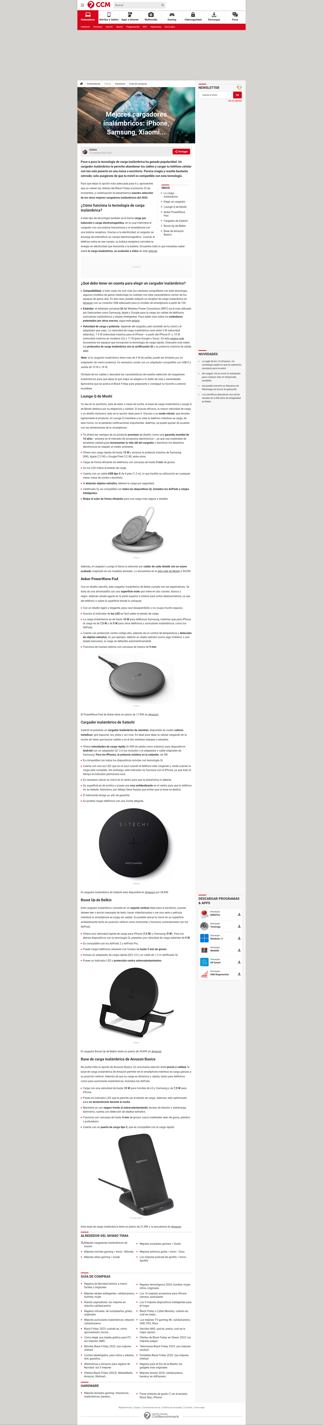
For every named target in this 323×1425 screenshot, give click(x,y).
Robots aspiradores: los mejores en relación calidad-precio (105, 1304)
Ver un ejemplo (235, 100)
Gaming (172, 19)
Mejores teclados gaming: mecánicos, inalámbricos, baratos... (106, 1394)
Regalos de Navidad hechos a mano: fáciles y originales (106, 1285)
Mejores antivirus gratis (153, 1251)
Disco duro (170, 27)
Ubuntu (119, 27)
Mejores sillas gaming (97, 1257)
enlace (135, 320)
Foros (235, 19)
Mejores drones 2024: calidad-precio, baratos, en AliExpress (161, 1374)
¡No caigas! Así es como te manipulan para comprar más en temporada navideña (221, 377)
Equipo (137, 1407)
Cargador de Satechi (176, 220)
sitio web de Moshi (169, 571)
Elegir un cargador (174, 201)
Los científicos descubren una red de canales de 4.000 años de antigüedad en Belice (221, 398)
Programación (132, 27)
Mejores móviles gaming (98, 1251)
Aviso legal (200, 1407)
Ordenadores (93, 83)
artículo (152, 251)
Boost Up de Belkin (175, 225)
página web (177, 338)
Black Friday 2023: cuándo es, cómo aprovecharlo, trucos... (105, 1330)
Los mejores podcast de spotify (158, 1257)
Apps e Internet (129, 19)
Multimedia (151, 19)
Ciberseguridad (193, 19)
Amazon (88, 303)
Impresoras (155, 27)
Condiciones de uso (151, 1407)
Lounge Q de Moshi (175, 206)
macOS (109, 27)
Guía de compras (138, 83)
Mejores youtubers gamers (155, 1243)
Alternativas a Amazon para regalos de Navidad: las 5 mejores (107, 1365)
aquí (85, 350)
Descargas (214, 19)
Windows (97, 27)
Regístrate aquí (125, 1407)
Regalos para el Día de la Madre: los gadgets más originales (161, 1365)
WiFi (145, 27)
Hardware (85, 27)
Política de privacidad (172, 1407)
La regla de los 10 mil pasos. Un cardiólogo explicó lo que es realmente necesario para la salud (221, 365)
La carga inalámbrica (171, 195)
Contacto (188, 1407)
